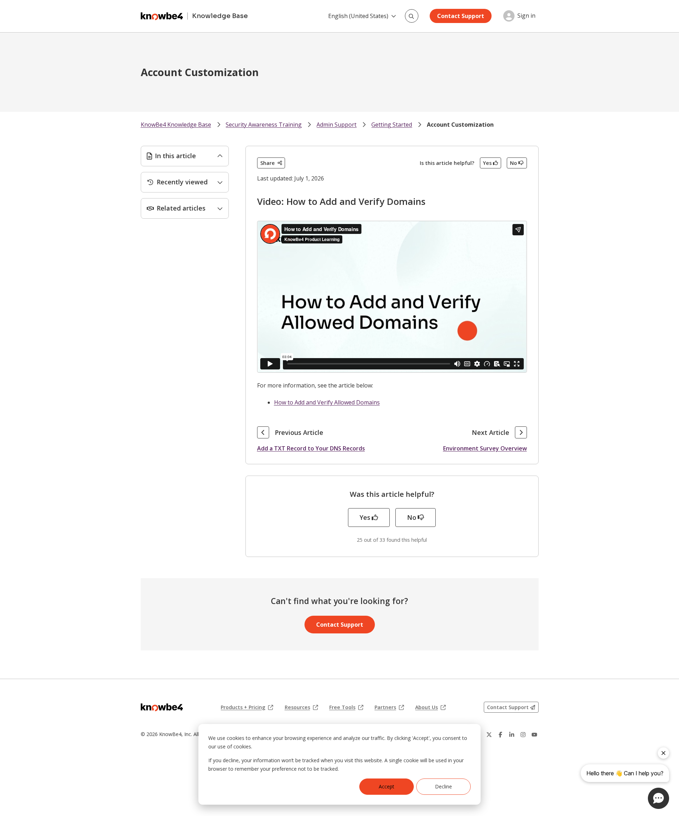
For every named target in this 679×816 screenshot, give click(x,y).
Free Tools (346, 707)
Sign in (526, 16)
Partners (389, 707)
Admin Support (336, 124)
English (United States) (358, 16)
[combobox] (411, 16)
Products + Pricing (247, 707)
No (513, 163)
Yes (487, 163)
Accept (386, 786)
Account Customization (460, 124)
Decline (443, 786)
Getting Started (391, 124)
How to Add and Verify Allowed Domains (327, 402)
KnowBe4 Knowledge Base (176, 124)
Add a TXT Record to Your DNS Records (311, 448)
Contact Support (460, 16)
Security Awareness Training (264, 124)
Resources (301, 707)
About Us (430, 707)
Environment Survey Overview (485, 448)
